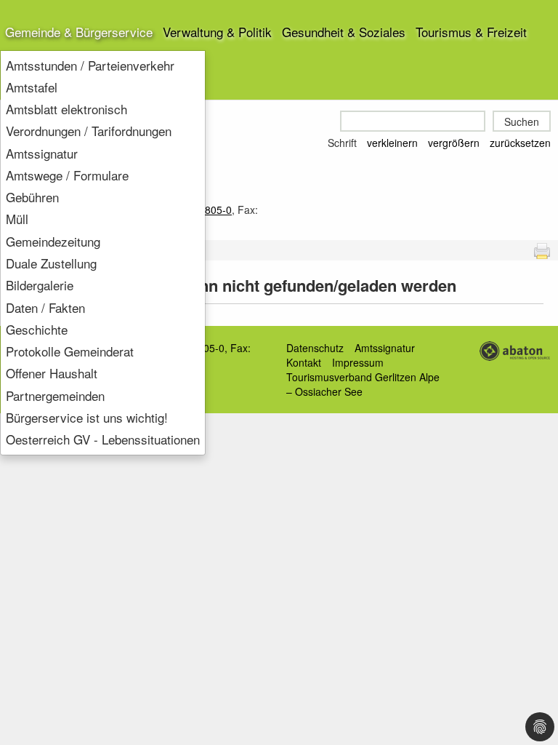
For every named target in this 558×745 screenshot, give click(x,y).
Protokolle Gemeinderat (70, 351)
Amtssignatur (42, 153)
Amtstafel (31, 87)
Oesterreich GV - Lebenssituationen (103, 439)
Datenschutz (315, 347)
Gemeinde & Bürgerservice (79, 32)
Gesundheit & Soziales (343, 32)
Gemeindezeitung (53, 241)
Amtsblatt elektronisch (66, 109)
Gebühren (32, 197)
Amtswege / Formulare (67, 175)
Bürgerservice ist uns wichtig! (87, 417)
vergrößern (454, 142)
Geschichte (37, 329)
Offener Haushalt (51, 373)
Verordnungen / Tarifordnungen (88, 130)
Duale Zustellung (51, 263)
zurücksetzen (520, 142)
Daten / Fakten (45, 307)
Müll (17, 219)
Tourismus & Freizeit (471, 32)
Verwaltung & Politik (217, 32)
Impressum (358, 362)
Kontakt (303, 362)
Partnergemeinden (55, 395)
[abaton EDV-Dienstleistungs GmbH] (514, 349)
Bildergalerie (39, 285)
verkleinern (392, 142)
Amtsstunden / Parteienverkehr (90, 65)
